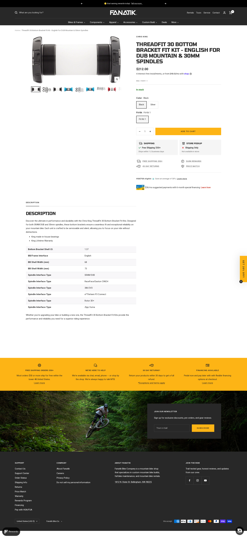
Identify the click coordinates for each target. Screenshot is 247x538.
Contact (216, 13)
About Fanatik (63, 468)
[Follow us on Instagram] (197, 480)
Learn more (182, 179)
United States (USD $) (26, 521)
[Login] (224, 12)
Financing (19, 505)
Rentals (190, 13)
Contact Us (20, 468)
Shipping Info (21, 482)
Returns (18, 487)
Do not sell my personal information (73, 482)
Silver (153, 104)
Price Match (20, 491)
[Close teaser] (241, 281)
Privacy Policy (63, 478)
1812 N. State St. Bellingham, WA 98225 (133, 482)
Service (207, 13)
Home (17, 30)
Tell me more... (137, 3)
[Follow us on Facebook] (190, 480)
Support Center (22, 473)
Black (141, 104)
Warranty (19, 496)
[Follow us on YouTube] (205, 480)
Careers (60, 473)
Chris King (142, 37)
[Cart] (230, 12)
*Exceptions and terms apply (151, 383)
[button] (240, 531)
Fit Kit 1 (142, 119)
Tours (198, 13)
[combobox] (40, 13)
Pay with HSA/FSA (23, 509)
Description (32, 202)
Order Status (21, 478)
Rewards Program (23, 500)
